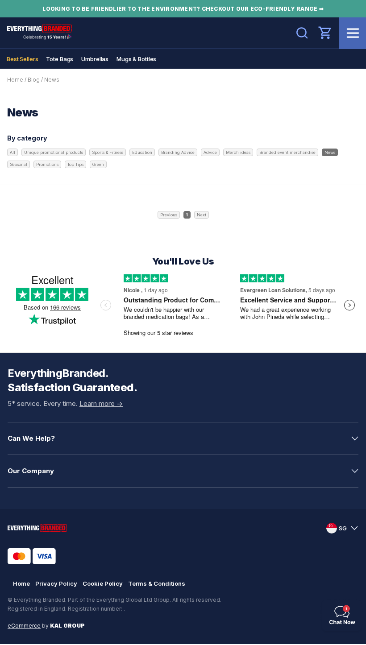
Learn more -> (101, 403)
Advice (210, 152)
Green (98, 164)
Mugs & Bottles (136, 58)
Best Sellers (22, 58)
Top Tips (75, 164)
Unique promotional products (53, 152)
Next (201, 214)
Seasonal (18, 164)
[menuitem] (22, 58)
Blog (34, 79)
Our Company (31, 471)
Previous (168, 214)
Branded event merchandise (287, 152)
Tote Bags (59, 58)
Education (142, 152)
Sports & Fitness (107, 152)
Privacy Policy (56, 583)
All (12, 152)
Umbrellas (94, 58)
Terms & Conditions (156, 583)
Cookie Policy (103, 583)
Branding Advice (178, 152)
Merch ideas (238, 152)
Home (15, 79)
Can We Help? (31, 438)
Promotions (47, 164)
